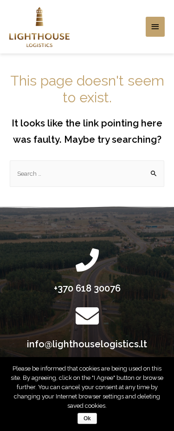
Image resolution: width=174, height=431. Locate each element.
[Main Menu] (155, 27)
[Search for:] (87, 173)
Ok (87, 418)
